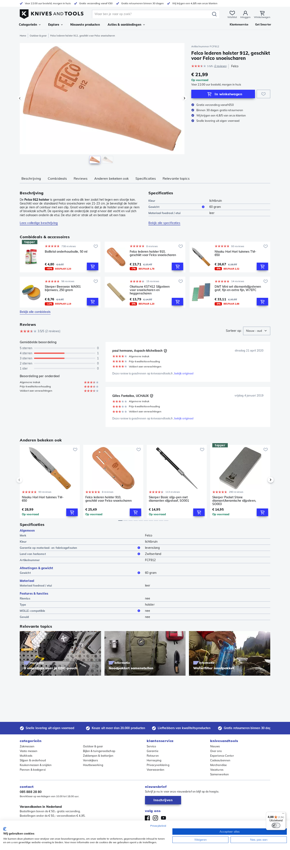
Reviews (80, 178)
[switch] (276, 825)
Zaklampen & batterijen (98, 755)
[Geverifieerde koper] (165, 351)
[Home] (51, 13)
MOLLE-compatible (32, 610)
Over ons (216, 751)
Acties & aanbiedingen (124, 25)
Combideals (57, 178)
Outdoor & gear (38, 35)
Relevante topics (176, 178)
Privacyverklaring (158, 765)
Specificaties (145, 178)
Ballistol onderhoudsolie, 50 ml (66, 251)
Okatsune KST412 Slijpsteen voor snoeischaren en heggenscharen (150, 290)
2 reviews (220, 66)
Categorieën (28, 25)
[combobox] (256, 331)
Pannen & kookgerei (33, 769)
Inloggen (245, 17)
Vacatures (216, 769)
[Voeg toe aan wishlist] (263, 94)
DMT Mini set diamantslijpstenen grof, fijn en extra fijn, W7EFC (238, 288)
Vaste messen (28, 751)
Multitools (26, 755)
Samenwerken (219, 774)
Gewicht (153, 207)
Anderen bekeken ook (111, 178)
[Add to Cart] (92, 266)
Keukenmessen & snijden (36, 765)
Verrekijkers (90, 760)
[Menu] (283, 814)
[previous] (26, 480)
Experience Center (222, 755)
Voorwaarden (155, 769)
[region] (102, 104)
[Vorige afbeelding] (20, 98)
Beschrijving (31, 178)
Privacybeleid (158, 825)
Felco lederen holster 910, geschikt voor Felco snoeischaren (153, 253)
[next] (263, 480)
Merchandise (218, 765)
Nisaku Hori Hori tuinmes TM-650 (235, 253)
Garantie (152, 751)
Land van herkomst (33, 554)
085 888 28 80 (31, 792)
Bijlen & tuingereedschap (99, 751)
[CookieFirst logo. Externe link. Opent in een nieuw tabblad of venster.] (4, 829)
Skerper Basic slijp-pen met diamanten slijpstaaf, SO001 (169, 499)
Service (151, 746)
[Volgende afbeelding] (184, 98)
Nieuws (215, 746)
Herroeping (154, 760)
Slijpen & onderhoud (33, 760)
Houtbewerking (93, 765)
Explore (53, 25)
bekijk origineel (184, 373)
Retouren (153, 755)
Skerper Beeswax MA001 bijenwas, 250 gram (63, 288)
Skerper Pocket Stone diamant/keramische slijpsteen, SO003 (234, 501)
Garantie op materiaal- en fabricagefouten (48, 547)
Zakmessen (27, 746)
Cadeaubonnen (220, 760)
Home (23, 35)
